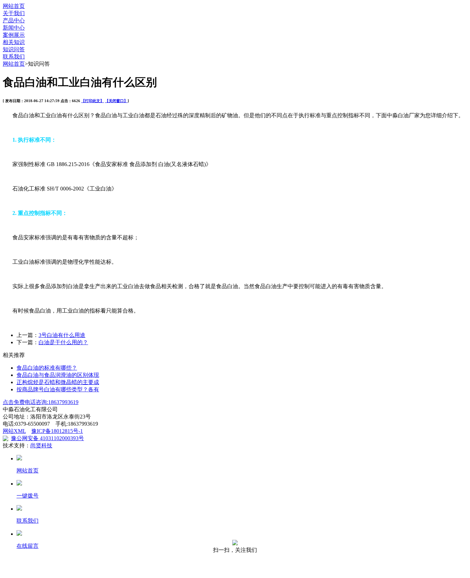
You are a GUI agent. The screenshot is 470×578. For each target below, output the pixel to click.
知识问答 (14, 49)
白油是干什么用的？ (63, 342)
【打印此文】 (92, 101)
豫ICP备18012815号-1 (57, 431)
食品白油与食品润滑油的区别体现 (58, 375)
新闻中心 (14, 28)
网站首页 (14, 6)
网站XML (14, 431)
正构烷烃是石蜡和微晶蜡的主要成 (58, 382)
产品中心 (14, 20)
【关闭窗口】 (116, 101)
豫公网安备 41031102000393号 (47, 438)
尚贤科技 (41, 445)
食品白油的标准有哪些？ (47, 368)
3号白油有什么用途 (62, 335)
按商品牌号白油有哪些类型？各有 (58, 389)
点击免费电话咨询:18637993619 (40, 402)
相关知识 (14, 42)
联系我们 (14, 56)
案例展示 (14, 35)
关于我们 (14, 13)
